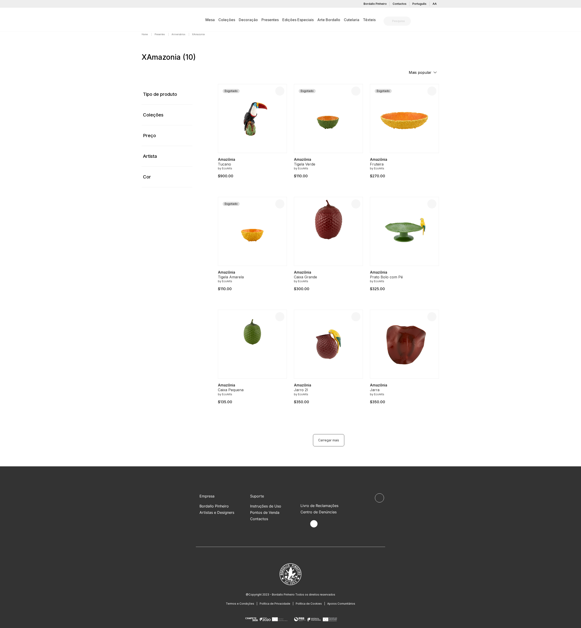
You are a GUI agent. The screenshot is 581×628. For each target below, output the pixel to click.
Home (145, 34)
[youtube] (324, 524)
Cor (147, 177)
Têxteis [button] (369, 19)
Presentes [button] (270, 19)
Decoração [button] (248, 19)
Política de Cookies (309, 603)
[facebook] (303, 524)
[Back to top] (379, 497)
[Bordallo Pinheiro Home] (149, 20)
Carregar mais (328, 440)
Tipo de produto (160, 94)
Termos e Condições (240, 603)
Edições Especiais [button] (298, 19)
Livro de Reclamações (319, 505)
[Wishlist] (279, 91)
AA (435, 3)
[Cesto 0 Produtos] (437, 21)
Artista (150, 156)
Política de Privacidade (275, 603)
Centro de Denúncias (318, 512)
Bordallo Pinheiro (375, 3)
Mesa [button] (210, 19)
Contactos (399, 3)
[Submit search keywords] (388, 21)
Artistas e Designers (216, 512)
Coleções (153, 115)
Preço (149, 135)
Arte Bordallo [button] (328, 19)
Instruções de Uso (265, 506)
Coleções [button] (226, 19)
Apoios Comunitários (341, 603)
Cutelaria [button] (351, 19)
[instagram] (314, 523)
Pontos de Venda (264, 512)
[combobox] (400, 21)
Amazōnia (226, 159)
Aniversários (179, 34)
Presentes (160, 34)
